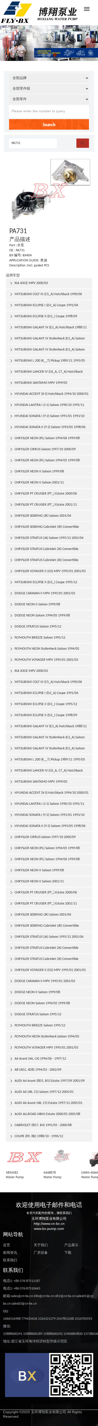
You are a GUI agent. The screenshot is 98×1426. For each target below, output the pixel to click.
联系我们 (10, 1260)
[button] (43, 55)
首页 (6, 1245)
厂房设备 (41, 1253)
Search (49, 124)
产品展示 (71, 1245)
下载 (67, 1253)
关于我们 (41, 1245)
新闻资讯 (10, 1253)
